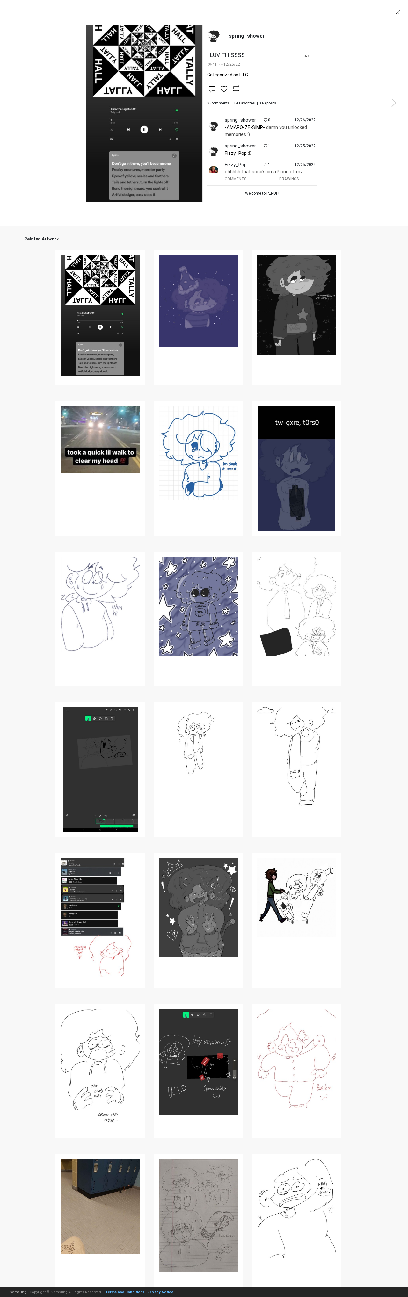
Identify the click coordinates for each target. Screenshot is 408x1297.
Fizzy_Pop (236, 153)
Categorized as (227, 74)
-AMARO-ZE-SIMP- (245, 127)
